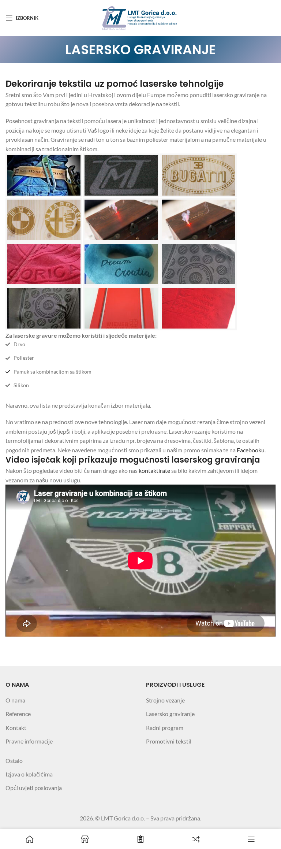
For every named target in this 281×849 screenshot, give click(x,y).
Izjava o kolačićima (29, 774)
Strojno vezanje (165, 700)
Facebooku (251, 449)
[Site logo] (140, 17)
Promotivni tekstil (168, 741)
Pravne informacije (29, 741)
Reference (18, 713)
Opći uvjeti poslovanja (33, 787)
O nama (15, 700)
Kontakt (15, 727)
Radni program (164, 727)
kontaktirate (154, 470)
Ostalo (14, 760)
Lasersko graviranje (170, 713)
